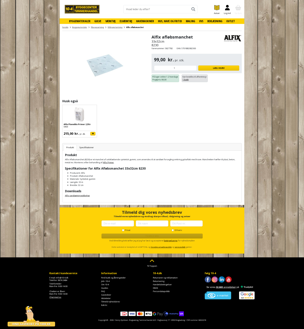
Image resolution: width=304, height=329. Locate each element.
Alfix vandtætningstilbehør (77, 195)
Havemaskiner (145, 21)
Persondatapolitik (161, 291)
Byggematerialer (79, 21)
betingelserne (170, 240)
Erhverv (178, 230)
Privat (127, 230)
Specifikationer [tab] (86, 147)
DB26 (155, 288)
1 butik (186, 79)
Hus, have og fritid (170, 21)
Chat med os (55, 297)
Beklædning (214, 21)
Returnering (158, 281)
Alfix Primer (108, 162)
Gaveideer (106, 294)
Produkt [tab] (70, 147)
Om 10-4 (105, 284)
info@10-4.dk (62, 277)
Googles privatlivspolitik (161, 247)
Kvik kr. (104, 305)
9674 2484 (62, 280)
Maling (190, 21)
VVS (201, 21)
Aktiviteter (106, 298)
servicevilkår (180, 247)
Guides (104, 288)
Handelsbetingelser (162, 284)
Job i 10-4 (105, 281)
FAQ (103, 291)
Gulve (97, 21)
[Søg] (193, 9)
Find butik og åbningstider (113, 277)
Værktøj (110, 21)
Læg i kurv (219, 68)
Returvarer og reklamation (165, 277)
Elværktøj (126, 21)
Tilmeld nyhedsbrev (110, 301)
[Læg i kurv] (92, 133)
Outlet (230, 21)
